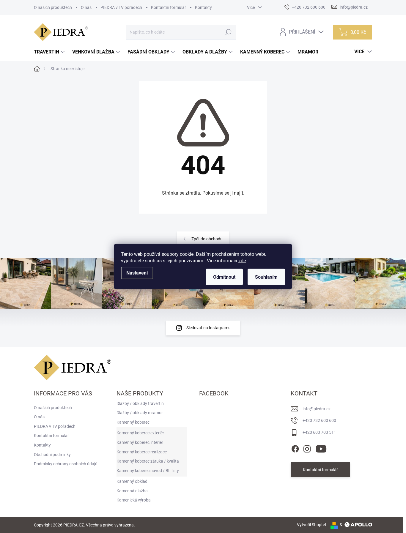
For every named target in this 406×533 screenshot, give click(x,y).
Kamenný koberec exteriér (140, 432)
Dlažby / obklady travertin (140, 403)
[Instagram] (307, 447)
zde (242, 261)
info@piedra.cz (317, 408)
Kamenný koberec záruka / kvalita (148, 461)
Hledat (228, 32)
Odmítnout (224, 277)
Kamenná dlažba (132, 490)
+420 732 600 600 (319, 420)
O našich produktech (53, 7)
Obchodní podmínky (52, 454)
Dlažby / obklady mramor (140, 412)
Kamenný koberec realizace (142, 452)
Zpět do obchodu (207, 238)
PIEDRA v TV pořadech (121, 7)
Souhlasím (266, 277)
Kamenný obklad (132, 481)
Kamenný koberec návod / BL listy (148, 470)
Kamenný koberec (133, 422)
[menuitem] (50, 52)
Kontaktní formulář (168, 7)
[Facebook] (295, 447)
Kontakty (203, 7)
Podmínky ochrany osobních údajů (65, 463)
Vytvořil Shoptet (311, 524)
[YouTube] (321, 447)
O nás (86, 7)
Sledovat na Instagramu (208, 327)
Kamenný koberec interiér (140, 442)
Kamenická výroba (134, 500)
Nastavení (137, 273)
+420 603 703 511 (319, 432)
